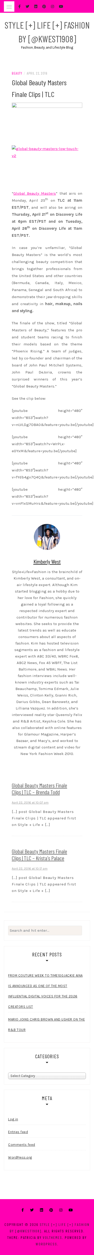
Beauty (17, 73)
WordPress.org (20, 1157)
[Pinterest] (51, 1210)
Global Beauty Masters (34, 193)
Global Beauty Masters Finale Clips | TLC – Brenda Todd (39, 788)
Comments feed (21, 1145)
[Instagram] (60, 1210)
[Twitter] (32, 1210)
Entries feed (18, 1132)
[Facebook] (22, 1210)
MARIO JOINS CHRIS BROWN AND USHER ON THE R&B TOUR (46, 1024)
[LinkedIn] (41, 1210)
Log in (13, 1119)
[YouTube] (71, 1210)
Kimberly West (47, 561)
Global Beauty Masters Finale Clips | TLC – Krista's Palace (39, 854)
